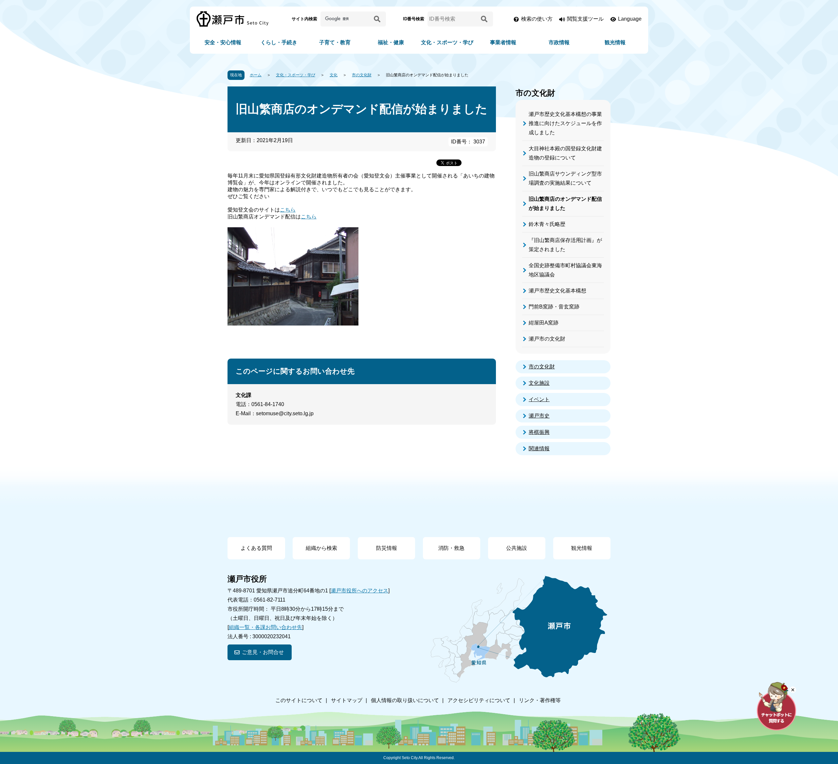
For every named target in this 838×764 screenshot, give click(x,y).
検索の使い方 (537, 19)
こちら (288, 210)
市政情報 (559, 42)
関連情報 (539, 448)
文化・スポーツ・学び (447, 42)
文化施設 (539, 383)
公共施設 (516, 548)
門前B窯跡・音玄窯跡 (554, 306)
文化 (333, 75)
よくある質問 (256, 548)
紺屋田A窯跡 (543, 323)
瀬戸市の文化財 (547, 339)
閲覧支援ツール (585, 19)
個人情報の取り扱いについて (405, 700)
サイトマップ (346, 700)
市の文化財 (362, 75)
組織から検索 (321, 548)
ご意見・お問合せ (263, 652)
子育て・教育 (335, 42)
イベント (539, 399)
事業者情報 (503, 42)
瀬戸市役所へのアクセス (359, 590)
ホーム (256, 75)
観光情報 (615, 42)
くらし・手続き (279, 42)
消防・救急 (451, 548)
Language (630, 19)
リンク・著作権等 (540, 700)
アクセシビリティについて (478, 700)
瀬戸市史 (539, 416)
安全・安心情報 (223, 42)
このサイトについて (298, 700)
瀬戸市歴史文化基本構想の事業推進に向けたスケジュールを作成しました (565, 123)
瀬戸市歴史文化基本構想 (557, 290)
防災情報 (386, 548)
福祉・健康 (391, 42)
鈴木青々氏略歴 (547, 224)
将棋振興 (539, 432)
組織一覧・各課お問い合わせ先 (265, 627)
